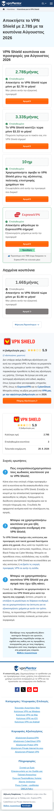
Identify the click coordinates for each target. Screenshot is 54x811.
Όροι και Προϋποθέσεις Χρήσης (27, 778)
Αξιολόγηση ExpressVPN (27, 738)
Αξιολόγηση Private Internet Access (27, 748)
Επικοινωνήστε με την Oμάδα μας (27, 771)
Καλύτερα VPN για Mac (27, 715)
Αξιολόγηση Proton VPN (27, 745)
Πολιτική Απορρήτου (27, 774)
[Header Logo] (11, 3)
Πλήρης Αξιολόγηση (26, 401)
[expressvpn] (27, 235)
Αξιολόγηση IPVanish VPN (27, 752)
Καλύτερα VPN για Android (27, 722)
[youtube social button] (35, 689)
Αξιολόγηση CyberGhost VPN (27, 741)
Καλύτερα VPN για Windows (27, 711)
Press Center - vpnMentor (27, 785)
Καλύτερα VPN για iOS (27, 718)
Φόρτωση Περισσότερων (25, 325)
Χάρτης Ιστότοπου (27, 781)
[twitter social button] (23, 689)
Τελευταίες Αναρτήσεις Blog (27, 708)
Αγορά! (26, 101)
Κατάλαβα (26, 806)
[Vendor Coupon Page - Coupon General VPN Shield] (27, 86)
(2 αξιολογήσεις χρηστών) (14, 355)
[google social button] (29, 689)
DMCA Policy (27, 788)
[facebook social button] (17, 689)
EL (43, 3)
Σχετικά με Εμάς (27, 767)
